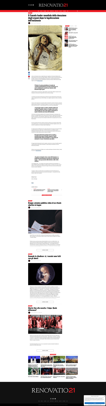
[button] (104, 396)
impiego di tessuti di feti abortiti (55, 292)
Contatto (60, 401)
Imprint (100, 404)
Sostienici (64, 401)
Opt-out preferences (90, 404)
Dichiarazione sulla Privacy (96, 404)
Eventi (48, 401)
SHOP (67, 401)
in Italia (46, 293)
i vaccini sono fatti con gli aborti (40, 288)
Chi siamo (45, 401)
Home (39, 401)
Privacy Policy (52, 401)
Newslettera (56, 401)
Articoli (42, 401)
